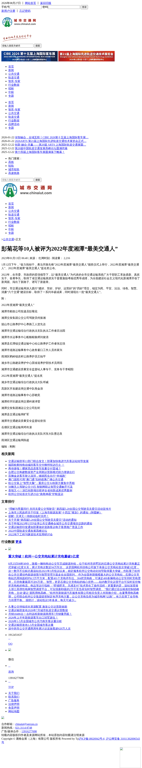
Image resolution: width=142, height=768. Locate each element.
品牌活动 (13, 124)
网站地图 (13, 711)
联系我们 (13, 696)
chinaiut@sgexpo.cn (26, 724)
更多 (18, 542)
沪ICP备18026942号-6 (92, 738)
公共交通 (13, 73)
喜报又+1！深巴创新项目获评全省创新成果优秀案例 (40, 490)
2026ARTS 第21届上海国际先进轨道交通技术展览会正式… (50, 141)
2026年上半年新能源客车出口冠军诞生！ (33, 617)
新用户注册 (8, 10)
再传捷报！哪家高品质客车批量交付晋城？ (34, 468)
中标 (11, 92)
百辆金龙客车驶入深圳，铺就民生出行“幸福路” (37, 475)
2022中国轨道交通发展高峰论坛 (27, 530)
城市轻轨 (13, 169)
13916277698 (29, 731)
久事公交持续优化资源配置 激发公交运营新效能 (37, 606)
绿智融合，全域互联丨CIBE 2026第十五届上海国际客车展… (51, 137)
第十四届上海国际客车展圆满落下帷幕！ (40, 152)
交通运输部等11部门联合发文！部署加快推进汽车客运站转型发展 (48, 461)
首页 (11, 66)
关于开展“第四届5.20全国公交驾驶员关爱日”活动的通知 (42, 519)
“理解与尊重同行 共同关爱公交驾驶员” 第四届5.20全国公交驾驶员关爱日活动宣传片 (59, 508)
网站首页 (30, 3)
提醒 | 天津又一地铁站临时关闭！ (28, 516)
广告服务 (13, 700)
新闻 (11, 70)
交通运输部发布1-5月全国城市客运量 (31, 624)
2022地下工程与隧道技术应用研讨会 (30, 534)
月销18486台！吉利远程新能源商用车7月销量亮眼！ (40, 613)
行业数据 (13, 84)
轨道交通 (13, 77)
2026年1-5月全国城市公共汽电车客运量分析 (35, 621)
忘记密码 (24, 10)
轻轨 (11, 165)
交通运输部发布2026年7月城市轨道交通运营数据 (38, 610)
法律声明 (13, 704)
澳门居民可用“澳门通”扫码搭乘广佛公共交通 (35, 479)
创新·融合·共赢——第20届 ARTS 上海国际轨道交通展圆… (50, 144)
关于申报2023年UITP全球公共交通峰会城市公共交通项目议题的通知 (50, 523)
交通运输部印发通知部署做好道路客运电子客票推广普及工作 (45, 527)
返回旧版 (45, 3)
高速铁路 (13, 173)
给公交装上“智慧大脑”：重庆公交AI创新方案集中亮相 (41, 483)
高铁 (11, 162)
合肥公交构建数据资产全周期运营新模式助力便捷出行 (41, 472)
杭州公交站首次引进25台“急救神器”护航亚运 (35, 494)
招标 (11, 88)
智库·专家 (14, 81)
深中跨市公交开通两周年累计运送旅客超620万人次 (39, 628)
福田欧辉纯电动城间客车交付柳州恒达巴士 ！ (36, 464)
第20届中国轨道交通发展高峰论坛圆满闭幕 (41, 148)
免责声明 (13, 707)
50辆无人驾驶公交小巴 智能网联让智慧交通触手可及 (40, 486)
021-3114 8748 (23, 727)
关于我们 (13, 693)
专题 (11, 95)
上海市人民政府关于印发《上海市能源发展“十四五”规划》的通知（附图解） (55, 512)
